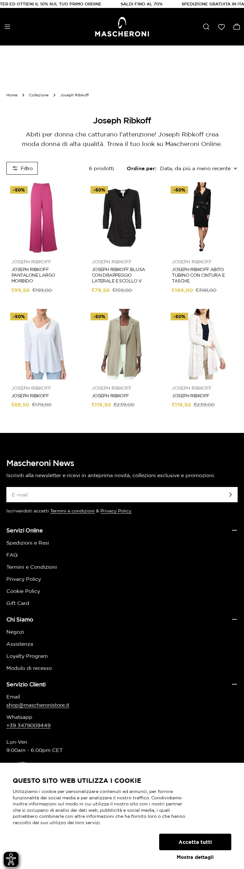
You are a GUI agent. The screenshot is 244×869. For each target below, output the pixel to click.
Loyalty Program (27, 656)
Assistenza (19, 644)
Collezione (39, 95)
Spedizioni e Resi (27, 543)
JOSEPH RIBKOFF (30, 395)
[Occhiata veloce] (68, 196)
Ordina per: (141, 168)
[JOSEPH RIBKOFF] (41, 344)
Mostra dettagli (195, 857)
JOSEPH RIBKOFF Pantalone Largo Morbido (33, 275)
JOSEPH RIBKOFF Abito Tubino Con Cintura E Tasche (198, 275)
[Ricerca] (206, 26)
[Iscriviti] (230, 494)
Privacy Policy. (116, 510)
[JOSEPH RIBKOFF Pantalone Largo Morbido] (41, 217)
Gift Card (17, 603)
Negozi (15, 632)
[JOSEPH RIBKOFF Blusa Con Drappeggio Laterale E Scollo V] (122, 217)
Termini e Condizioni (31, 567)
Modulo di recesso (29, 668)
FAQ (12, 555)
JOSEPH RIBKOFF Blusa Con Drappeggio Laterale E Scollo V (118, 275)
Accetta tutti (195, 842)
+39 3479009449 (28, 725)
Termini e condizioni (72, 510)
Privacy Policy (23, 579)
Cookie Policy (23, 591)
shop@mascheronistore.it (37, 705)
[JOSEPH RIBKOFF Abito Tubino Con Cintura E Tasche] (202, 217)
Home (11, 95)
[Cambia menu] (7, 26)
